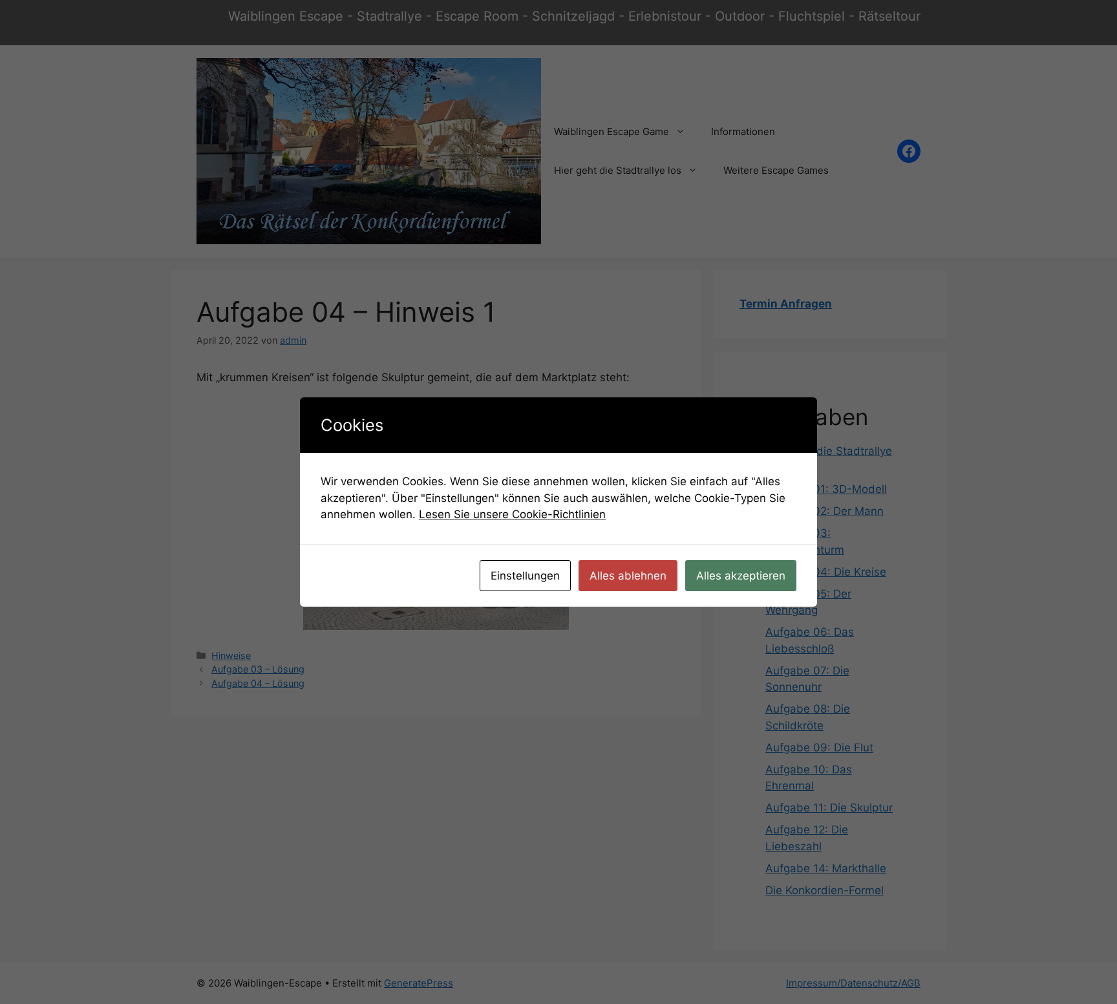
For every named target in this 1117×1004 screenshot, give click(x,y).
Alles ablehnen (628, 575)
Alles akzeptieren (740, 575)
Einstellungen (525, 575)
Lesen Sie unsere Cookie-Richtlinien (512, 514)
